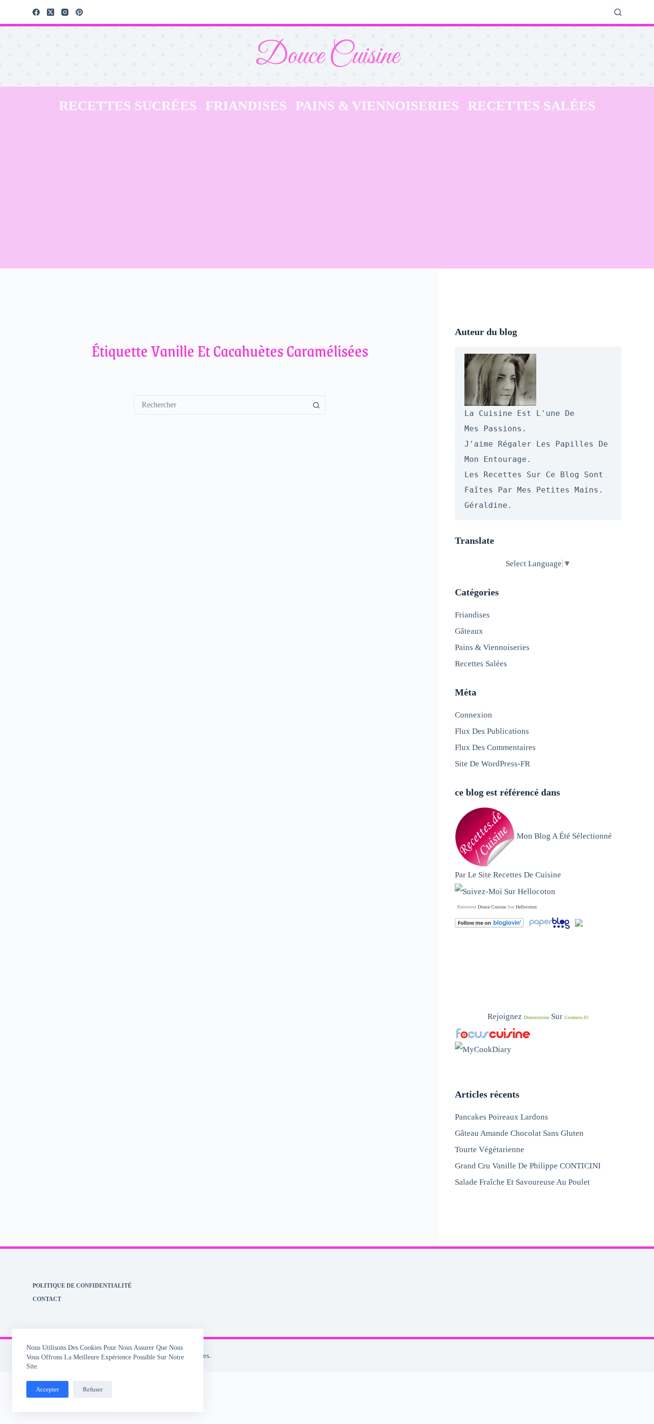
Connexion (473, 714)
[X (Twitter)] (50, 12)
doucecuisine (536, 1017)
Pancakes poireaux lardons (501, 1116)
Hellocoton (526, 906)
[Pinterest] (79, 12)
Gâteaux (469, 631)
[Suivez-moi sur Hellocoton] (505, 891)
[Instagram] (64, 12)
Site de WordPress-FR (492, 763)
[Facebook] (36, 12)
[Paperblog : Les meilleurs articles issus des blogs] (550, 922)
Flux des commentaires (495, 747)
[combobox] (221, 405)
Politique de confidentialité (82, 1285)
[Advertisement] (327, 197)
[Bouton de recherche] (316, 405)
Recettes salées (532, 105)
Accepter (47, 1389)
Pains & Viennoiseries (377, 105)
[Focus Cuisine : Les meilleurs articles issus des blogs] (493, 1032)
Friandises (246, 105)
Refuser (92, 1389)
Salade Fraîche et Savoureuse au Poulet (522, 1182)
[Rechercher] (617, 12)
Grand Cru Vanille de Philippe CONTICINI (528, 1165)
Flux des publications (492, 731)
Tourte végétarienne (489, 1149)
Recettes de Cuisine (527, 874)
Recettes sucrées (128, 105)
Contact (47, 1299)
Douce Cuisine (327, 56)
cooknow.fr (576, 1017)
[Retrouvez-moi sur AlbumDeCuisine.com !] (579, 922)
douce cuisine (492, 906)
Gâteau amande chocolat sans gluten (519, 1133)
